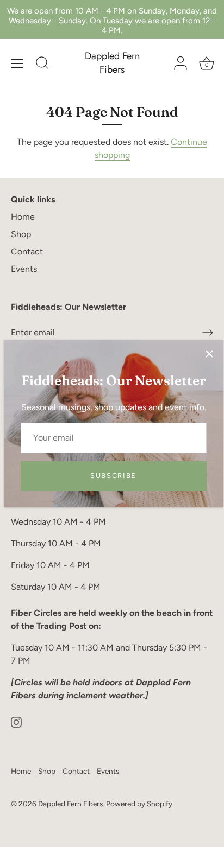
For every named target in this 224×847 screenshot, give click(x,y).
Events (24, 269)
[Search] (42, 65)
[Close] (209, 354)
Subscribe (113, 476)
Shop (21, 234)
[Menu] (17, 63)
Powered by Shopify (139, 803)
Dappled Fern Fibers (112, 63)
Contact (27, 251)
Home (23, 217)
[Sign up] (207, 332)
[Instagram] (16, 721)
